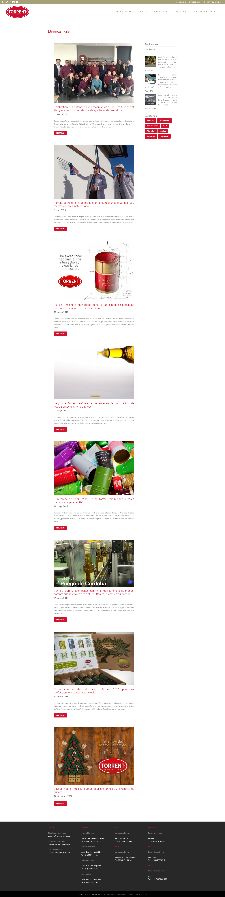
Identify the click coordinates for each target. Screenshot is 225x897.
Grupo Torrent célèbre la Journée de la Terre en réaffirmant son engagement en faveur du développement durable (167, 62)
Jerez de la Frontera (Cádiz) (91, 852)
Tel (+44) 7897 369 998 (157, 879)
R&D (165, 126)
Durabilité (164, 136)
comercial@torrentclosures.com (59, 836)
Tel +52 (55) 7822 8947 (156, 860)
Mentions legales (134, 894)
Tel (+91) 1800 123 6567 (124, 841)
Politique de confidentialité (116, 894)
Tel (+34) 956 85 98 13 (89, 841)
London (151, 876)
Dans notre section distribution (59, 853)
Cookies (144, 894)
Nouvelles (151, 136)
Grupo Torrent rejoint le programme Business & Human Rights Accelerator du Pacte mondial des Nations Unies (167, 100)
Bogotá (151, 838)
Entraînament (152, 126)
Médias (163, 131)
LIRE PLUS (60, 133)
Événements (164, 121)
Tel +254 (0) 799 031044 (124, 860)
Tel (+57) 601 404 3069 (156, 841)
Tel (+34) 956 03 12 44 (89, 869)
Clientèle (150, 121)
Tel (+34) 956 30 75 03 (89, 882)
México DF (152, 857)
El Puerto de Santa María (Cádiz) (93, 838)
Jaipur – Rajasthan (122, 838)
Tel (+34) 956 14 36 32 (89, 855)
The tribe (150, 131)
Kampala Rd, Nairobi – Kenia (125, 857)
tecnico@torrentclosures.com (59, 844)
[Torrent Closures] (17, 12)
